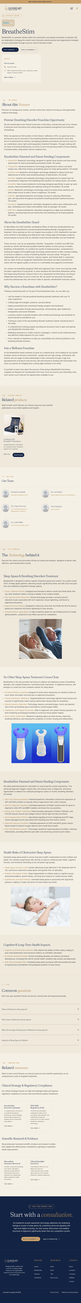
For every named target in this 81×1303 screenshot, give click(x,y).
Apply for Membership (50, 1239)
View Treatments (9, 49)
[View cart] (71, 8)
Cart (51, 1274)
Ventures (37, 1274)
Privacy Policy (54, 1292)
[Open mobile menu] (77, 8)
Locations (72, 1270)
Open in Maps (8, 77)
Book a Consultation (27, 49)
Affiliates (71, 1277)
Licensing (72, 1274)
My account (54, 1277)
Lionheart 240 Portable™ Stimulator (12, 440)
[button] (40, 1009)
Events (36, 1266)
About (71, 1266)
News (52, 1266)
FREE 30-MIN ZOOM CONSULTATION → (40, 1)
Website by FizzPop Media (70, 1292)
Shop (52, 1270)
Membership (38, 1270)
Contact (71, 1281)
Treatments (37, 1277)
